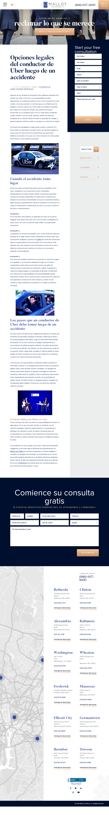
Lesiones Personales (24, 89)
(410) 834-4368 (85, 763)
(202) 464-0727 (60, 603)
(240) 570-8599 (60, 697)
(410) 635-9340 (85, 634)
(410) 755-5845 (59, 731)
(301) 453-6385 (85, 603)
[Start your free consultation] (103, 4)
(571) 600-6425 (59, 763)
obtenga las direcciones (62, 608)
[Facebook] (70, 789)
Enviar (88, 120)
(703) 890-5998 (86, 700)
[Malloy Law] (55, 4)
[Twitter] (75, 789)
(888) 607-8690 (85, 5)
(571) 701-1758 (59, 634)
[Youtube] (78, 793)
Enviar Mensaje (87, 553)
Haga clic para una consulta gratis (54, 32)
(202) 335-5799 (60, 666)
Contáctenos (22, 463)
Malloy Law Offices (17, 451)
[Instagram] (73, 793)
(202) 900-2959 (86, 668)
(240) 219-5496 (85, 731)
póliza (39, 240)
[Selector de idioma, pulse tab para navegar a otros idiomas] (12, 5)
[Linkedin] (81, 789)
